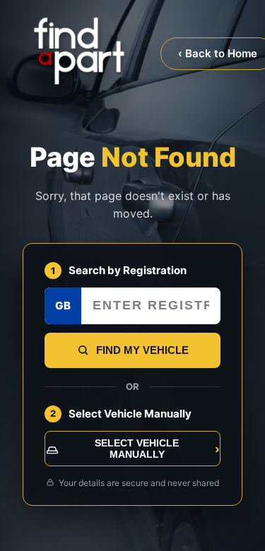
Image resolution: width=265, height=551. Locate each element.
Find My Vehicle (142, 350)
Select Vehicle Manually (157, 448)
